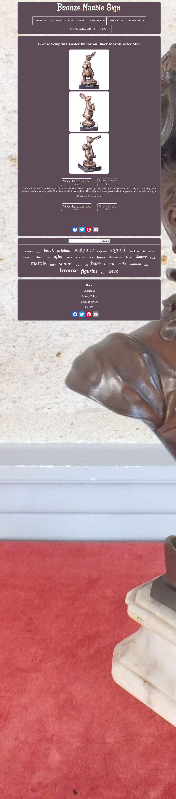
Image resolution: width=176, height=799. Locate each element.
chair (39, 257)
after (58, 256)
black (49, 250)
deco (113, 271)
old (86, 265)
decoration (116, 257)
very (48, 257)
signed (117, 250)
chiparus (102, 251)
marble (39, 263)
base (96, 263)
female (153, 258)
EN (86, 307)
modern (27, 257)
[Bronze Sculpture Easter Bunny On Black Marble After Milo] (89, 70)
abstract (80, 257)
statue (65, 263)
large (103, 273)
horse (38, 252)
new (91, 257)
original (63, 250)
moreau (29, 251)
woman (135, 264)
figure (101, 257)
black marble (137, 251)
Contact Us (89, 290)
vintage (78, 265)
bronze (69, 270)
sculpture (84, 250)
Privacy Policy (89, 296)
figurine (89, 271)
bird (69, 257)
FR (92, 307)
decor (109, 263)
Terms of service (89, 301)
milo (122, 263)
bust (129, 257)
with (151, 251)
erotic (53, 265)
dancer (141, 257)
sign (146, 265)
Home (89, 285)
